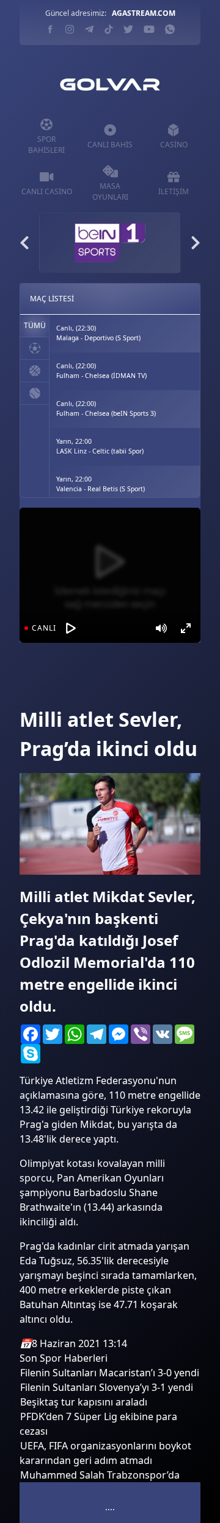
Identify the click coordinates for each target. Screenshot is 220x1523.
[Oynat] (71, 628)
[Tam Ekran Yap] (186, 628)
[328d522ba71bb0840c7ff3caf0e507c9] (44, 688)
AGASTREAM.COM (143, 13)
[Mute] (161, 628)
